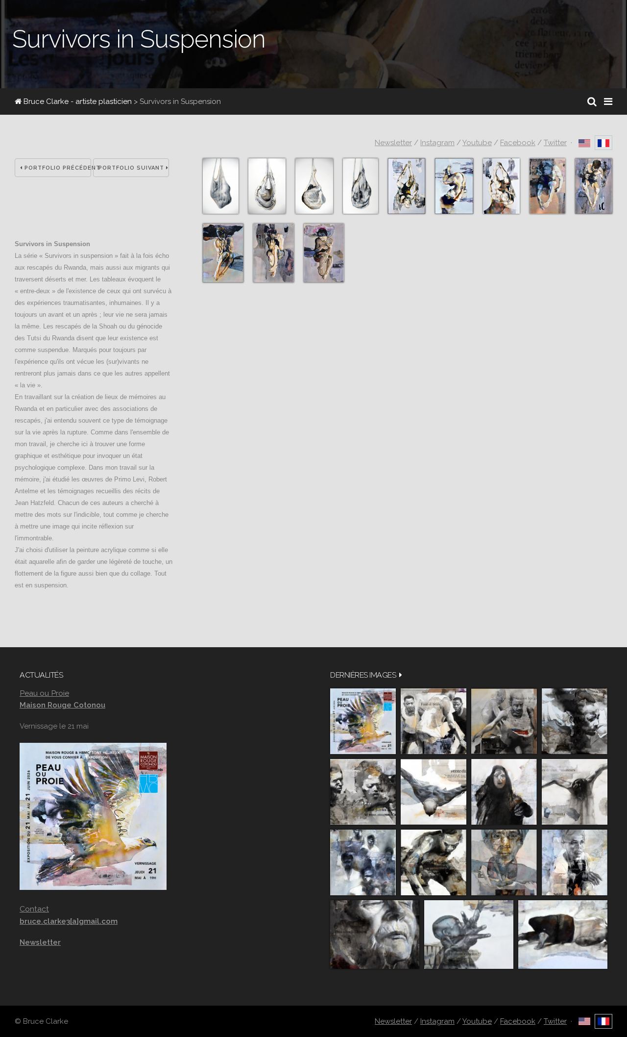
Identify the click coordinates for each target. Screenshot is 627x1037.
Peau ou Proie (44, 693)
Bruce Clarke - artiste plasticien (77, 101)
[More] (400, 675)
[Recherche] (592, 101)
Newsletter (393, 142)
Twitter (555, 142)
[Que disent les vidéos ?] (468, 934)
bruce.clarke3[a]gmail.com (69, 921)
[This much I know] (374, 934)
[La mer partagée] (574, 721)
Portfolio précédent (57, 168)
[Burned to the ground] (562, 934)
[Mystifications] (504, 792)
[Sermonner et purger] (363, 862)
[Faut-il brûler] (433, 721)
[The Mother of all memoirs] (504, 862)
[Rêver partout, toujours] (433, 862)
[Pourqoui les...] (504, 721)
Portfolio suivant (132, 168)
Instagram (437, 142)
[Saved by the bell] (574, 862)
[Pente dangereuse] (433, 792)
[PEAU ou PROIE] (363, 721)
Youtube (477, 142)
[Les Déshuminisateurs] (574, 792)
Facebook (517, 142)
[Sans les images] (363, 792)
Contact (34, 908)
